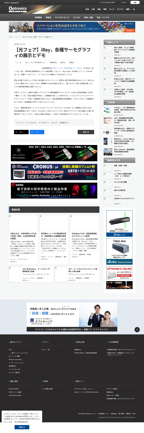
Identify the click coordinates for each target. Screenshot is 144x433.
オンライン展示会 (14, 372)
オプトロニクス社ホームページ (84, 389)
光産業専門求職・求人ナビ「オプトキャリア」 (121, 350)
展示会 (63, 62)
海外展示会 (12, 366)
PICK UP (43, 257)
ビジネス (32, 278)
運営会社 (114, 414)
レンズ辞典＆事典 (47, 389)
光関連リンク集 (130, 414)
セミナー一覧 (46, 350)
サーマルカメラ (31, 123)
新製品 (71, 62)
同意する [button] (22, 427)
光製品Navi (77, 350)
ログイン (124, 2)
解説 (99, 9)
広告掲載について (103, 414)
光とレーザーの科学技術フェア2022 (67, 68)
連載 (127, 9)
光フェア (54, 123)
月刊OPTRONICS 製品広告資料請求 (85, 353)
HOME (10, 37)
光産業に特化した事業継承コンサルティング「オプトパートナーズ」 (120, 354)
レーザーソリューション (16, 363)
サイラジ (120, 9)
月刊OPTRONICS (14, 389)
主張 (93, 9)
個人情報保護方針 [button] (21, 422)
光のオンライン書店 (15, 392)
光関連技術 (53, 62)
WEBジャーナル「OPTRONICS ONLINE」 (86, 392)
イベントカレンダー (108, 2)
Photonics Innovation (15, 359)
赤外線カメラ (64, 123)
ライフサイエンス (22, 259)
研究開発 (86, 278)
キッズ (111, 9)
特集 (105, 9)
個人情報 (121, 414)
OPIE (10, 350)
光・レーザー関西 (14, 356)
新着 (87, 9)
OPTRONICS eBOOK (15, 395)
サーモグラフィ (44, 123)
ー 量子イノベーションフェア (18, 353)
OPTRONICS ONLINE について (87, 414)
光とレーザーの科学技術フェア (35, 62)
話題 (65, 257)
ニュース (17, 37)
